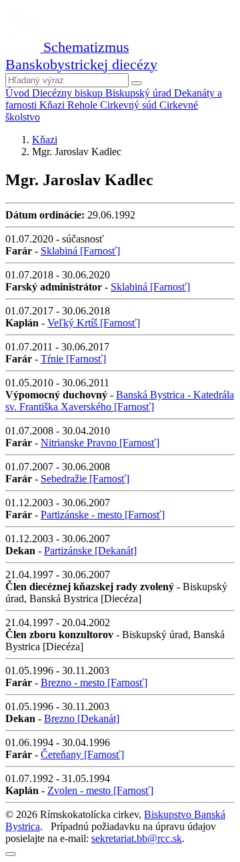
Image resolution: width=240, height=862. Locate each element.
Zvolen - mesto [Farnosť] (100, 790)
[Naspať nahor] (10, 854)
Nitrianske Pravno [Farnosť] (100, 442)
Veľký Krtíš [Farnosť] (93, 322)
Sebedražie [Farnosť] (85, 478)
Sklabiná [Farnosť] (80, 250)
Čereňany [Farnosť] (82, 754)
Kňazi (53, 105)
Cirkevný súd (129, 105)
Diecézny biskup (68, 93)
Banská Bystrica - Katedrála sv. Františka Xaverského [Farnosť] (119, 400)
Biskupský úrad (139, 93)
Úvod (18, 93)
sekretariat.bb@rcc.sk (136, 838)
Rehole (83, 105)
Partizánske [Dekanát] (90, 550)
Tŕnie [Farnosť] (73, 358)
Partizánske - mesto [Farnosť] (103, 514)
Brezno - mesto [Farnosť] (94, 682)
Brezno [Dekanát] (81, 718)
